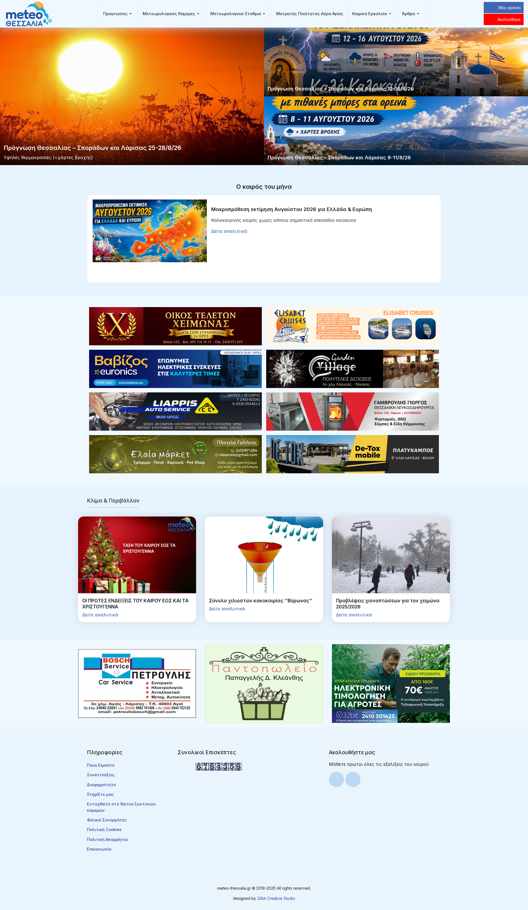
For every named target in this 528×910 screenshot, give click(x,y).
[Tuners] (391, 683)
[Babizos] (175, 368)
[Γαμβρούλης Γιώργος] (352, 411)
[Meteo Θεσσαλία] (28, 13)
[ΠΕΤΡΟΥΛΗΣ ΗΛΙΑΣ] (137, 683)
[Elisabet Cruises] (352, 326)
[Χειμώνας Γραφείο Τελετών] (175, 326)
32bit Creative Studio (276, 898)
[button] (118, 14)
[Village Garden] (352, 368)
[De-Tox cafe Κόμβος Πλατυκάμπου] (352, 454)
